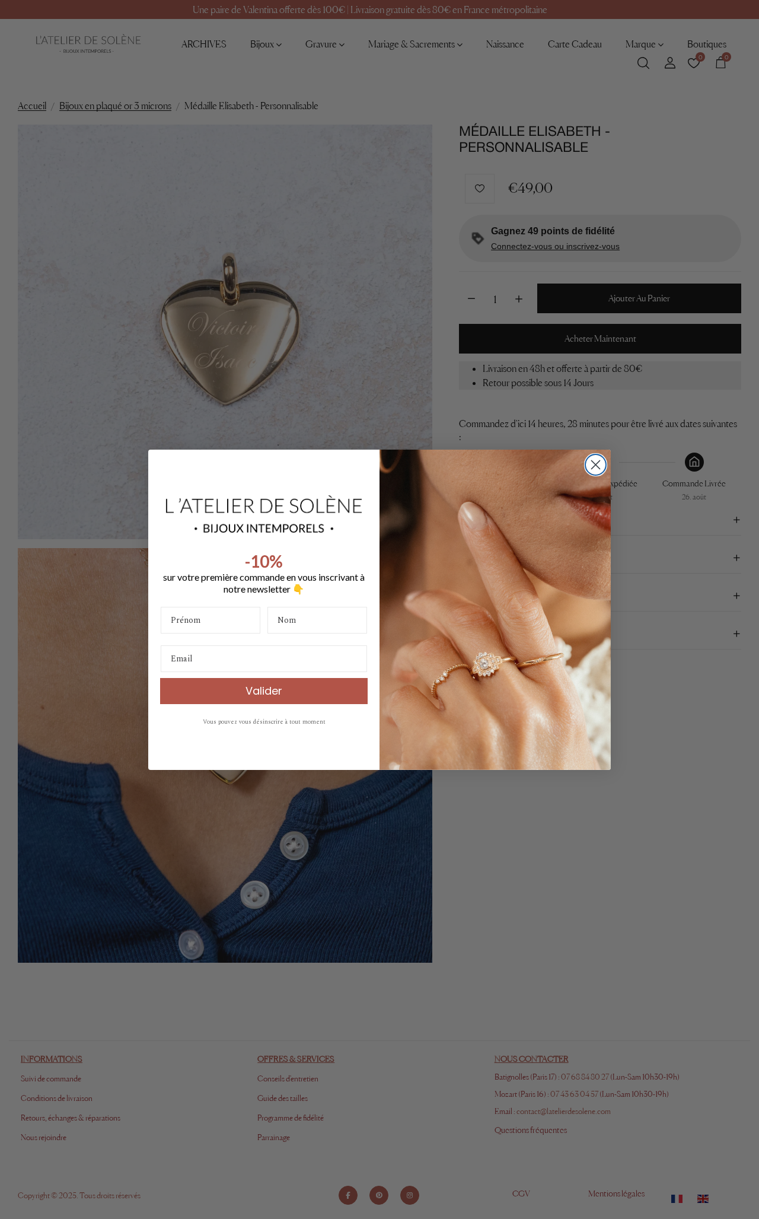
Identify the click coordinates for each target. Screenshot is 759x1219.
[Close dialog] (595, 464)
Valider (263, 690)
